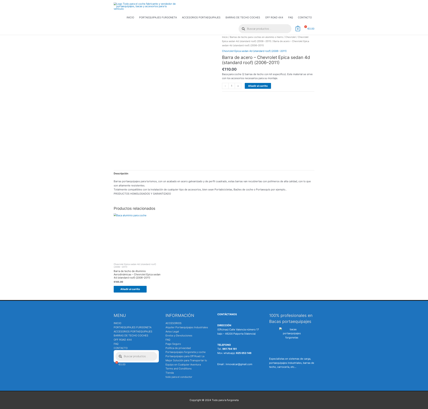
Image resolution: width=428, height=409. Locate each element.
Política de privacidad (178, 348)
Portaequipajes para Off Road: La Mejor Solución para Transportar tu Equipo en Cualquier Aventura (186, 360)
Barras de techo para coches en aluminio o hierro (256, 37)
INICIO (130, 17)
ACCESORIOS (174, 323)
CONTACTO (305, 17)
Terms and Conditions (179, 368)
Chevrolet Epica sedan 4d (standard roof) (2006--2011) (254, 51)
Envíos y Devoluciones (179, 335)
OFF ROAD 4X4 (274, 17)
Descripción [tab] (121, 173)
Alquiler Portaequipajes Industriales (187, 327)
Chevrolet (290, 37)
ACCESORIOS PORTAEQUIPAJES (201, 17)
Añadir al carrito (258, 85)
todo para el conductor (179, 376)
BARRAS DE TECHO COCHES (243, 17)
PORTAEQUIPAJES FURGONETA (158, 17)
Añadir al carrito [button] (130, 289)
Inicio (225, 37)
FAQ (290, 17)
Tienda (170, 372)
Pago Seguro (173, 343)
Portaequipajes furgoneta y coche (186, 352)
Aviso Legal (172, 331)
